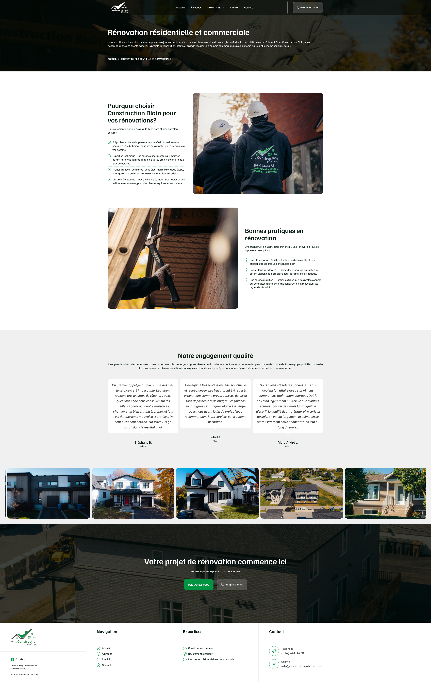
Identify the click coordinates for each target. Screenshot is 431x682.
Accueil (180, 7)
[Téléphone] (274, 651)
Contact (249, 7)
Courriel (286, 661)
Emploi (234, 7)
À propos (196, 7)
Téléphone (287, 648)
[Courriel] (274, 664)
